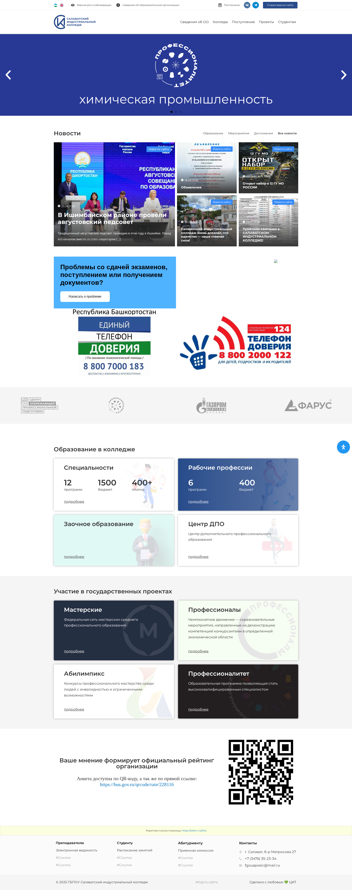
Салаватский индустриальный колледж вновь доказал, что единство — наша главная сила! (206, 234)
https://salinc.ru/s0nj (194, 830)
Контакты (248, 843)
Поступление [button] (243, 22)
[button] (8, 75)
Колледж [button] (220, 22)
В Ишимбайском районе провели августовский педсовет (112, 218)
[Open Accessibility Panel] (343, 447)
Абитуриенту (190, 843)
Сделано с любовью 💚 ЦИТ (273, 882)
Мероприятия (238, 133)
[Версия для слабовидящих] (73, 5)
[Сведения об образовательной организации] (118, 5)
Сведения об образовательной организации (150, 5)
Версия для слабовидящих (94, 5)
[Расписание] (220, 5)
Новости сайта (158, 149)
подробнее (74, 502)
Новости (67, 133)
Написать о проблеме (85, 296)
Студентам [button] (287, 22)
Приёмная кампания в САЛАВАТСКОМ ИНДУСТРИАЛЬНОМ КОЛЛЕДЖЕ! (261, 234)
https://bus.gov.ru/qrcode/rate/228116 (137, 784)
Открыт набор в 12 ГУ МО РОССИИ (263, 185)
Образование (213, 133)
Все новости (287, 133)
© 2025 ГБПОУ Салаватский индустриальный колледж (102, 882)
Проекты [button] (266, 22)
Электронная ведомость (76, 850)
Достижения (263, 133)
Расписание (232, 5)
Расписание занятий (134, 850)
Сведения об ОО (194, 22)
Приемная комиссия (195, 850)
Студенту (125, 843)
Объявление (191, 187)
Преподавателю (70, 843)
